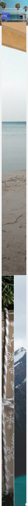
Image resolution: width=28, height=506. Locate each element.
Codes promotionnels (5, 271)
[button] (26, 1)
